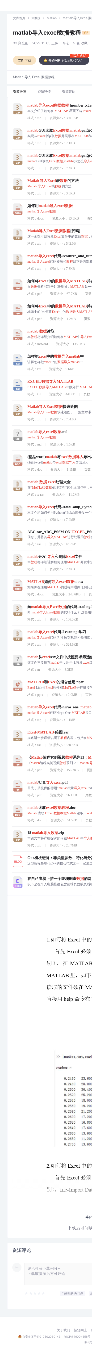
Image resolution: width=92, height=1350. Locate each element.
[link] (19, 18)
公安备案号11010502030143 (41, 1336)
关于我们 (63, 1330)
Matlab (52, 18)
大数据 (36, 18)
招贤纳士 (80, 1330)
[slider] (35, 1293)
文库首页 (19, 18)
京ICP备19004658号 (76, 1336)
